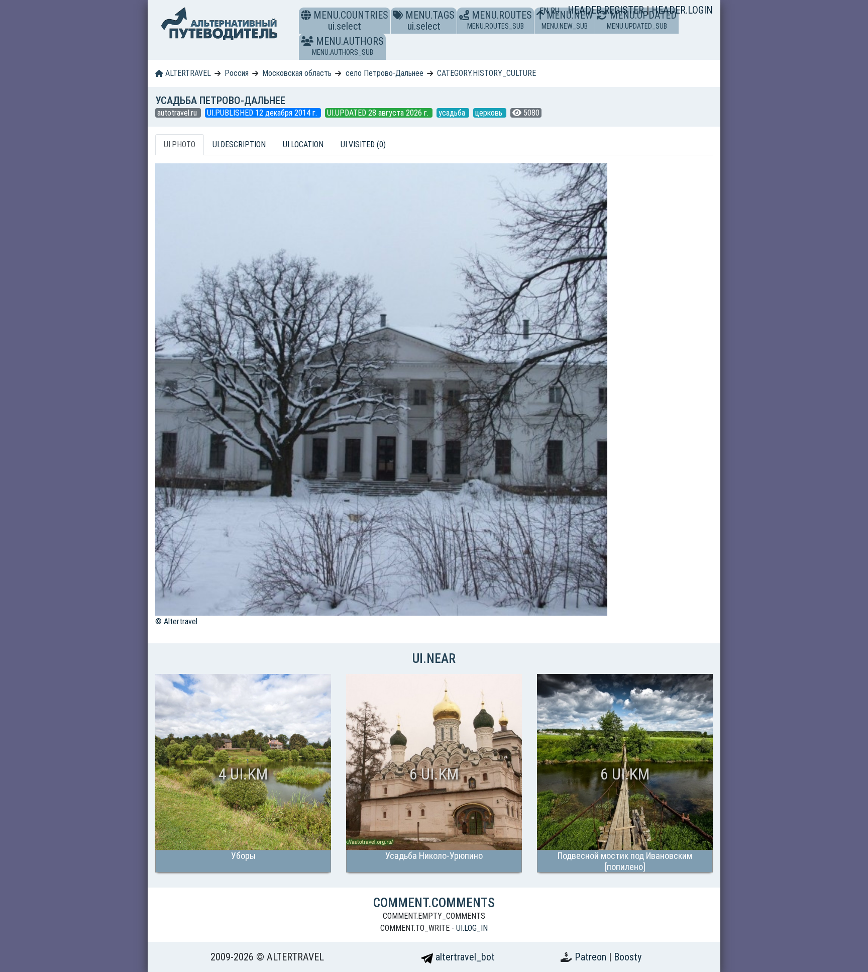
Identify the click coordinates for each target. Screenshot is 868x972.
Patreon (592, 957)
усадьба (453, 113)
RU (555, 11)
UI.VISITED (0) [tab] (363, 144)
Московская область (297, 73)
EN (545, 11)
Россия (237, 73)
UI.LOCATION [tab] (303, 144)
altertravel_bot (464, 957)
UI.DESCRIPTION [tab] (239, 144)
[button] (307, 41)
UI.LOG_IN (472, 928)
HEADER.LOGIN (682, 10)
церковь (489, 113)
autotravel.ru (178, 113)
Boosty (627, 957)
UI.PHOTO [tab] (179, 144)
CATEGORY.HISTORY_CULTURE (486, 73)
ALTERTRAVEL (187, 73)
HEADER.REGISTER (607, 10)
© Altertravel (176, 621)
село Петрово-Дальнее (384, 73)
